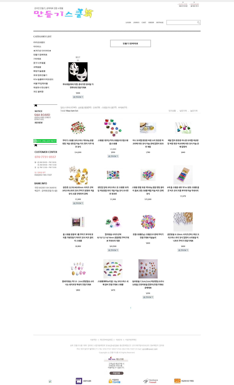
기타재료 (37, 59)
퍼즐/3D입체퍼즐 (40, 83)
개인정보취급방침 (106, 340)
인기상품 (172, 111)
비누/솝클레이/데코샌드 (43, 79)
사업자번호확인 (130, 340)
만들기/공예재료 (40, 55)
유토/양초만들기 (40, 75)
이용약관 (93, 340)
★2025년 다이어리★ (42, 50)
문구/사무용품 (39, 63)
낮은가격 (183, 111)
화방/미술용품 (39, 71)
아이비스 (37, 46)
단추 (94, 108)
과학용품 (37, 67)
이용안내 (119, 340)
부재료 (120, 108)
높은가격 (193, 111)
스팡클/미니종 (107, 108)
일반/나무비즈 (66, 108)
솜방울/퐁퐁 (83, 108)
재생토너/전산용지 (41, 87)
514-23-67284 (112, 346)
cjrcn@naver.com (149, 349)
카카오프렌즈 (39, 42)
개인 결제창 (38, 91)
